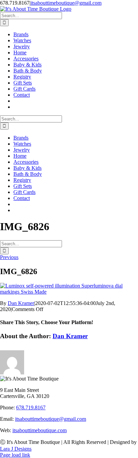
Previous (9, 257)
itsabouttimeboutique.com (39, 430)
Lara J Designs (15, 449)
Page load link (15, 455)
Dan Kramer (21, 303)
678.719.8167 (31, 407)
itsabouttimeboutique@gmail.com (65, 3)
